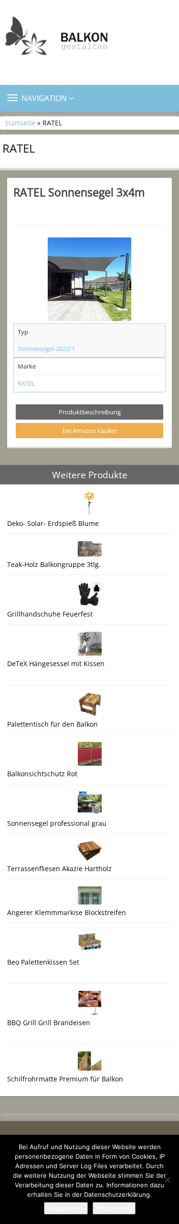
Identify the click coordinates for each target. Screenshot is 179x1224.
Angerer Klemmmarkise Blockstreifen (66, 912)
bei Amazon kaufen (90, 430)
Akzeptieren (66, 1208)
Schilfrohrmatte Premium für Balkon (65, 1078)
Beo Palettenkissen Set (43, 962)
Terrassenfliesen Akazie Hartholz (59, 868)
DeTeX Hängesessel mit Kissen (56, 663)
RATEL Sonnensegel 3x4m (79, 192)
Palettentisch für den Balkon (52, 724)
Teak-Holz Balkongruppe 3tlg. (54, 564)
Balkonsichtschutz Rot (42, 773)
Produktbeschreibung (90, 412)
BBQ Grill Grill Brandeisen (48, 1022)
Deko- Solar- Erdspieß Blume (53, 523)
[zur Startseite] (89, 38)
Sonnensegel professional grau (56, 823)
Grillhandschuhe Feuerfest (50, 613)
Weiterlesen (114, 1208)
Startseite (20, 122)
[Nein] (167, 1179)
